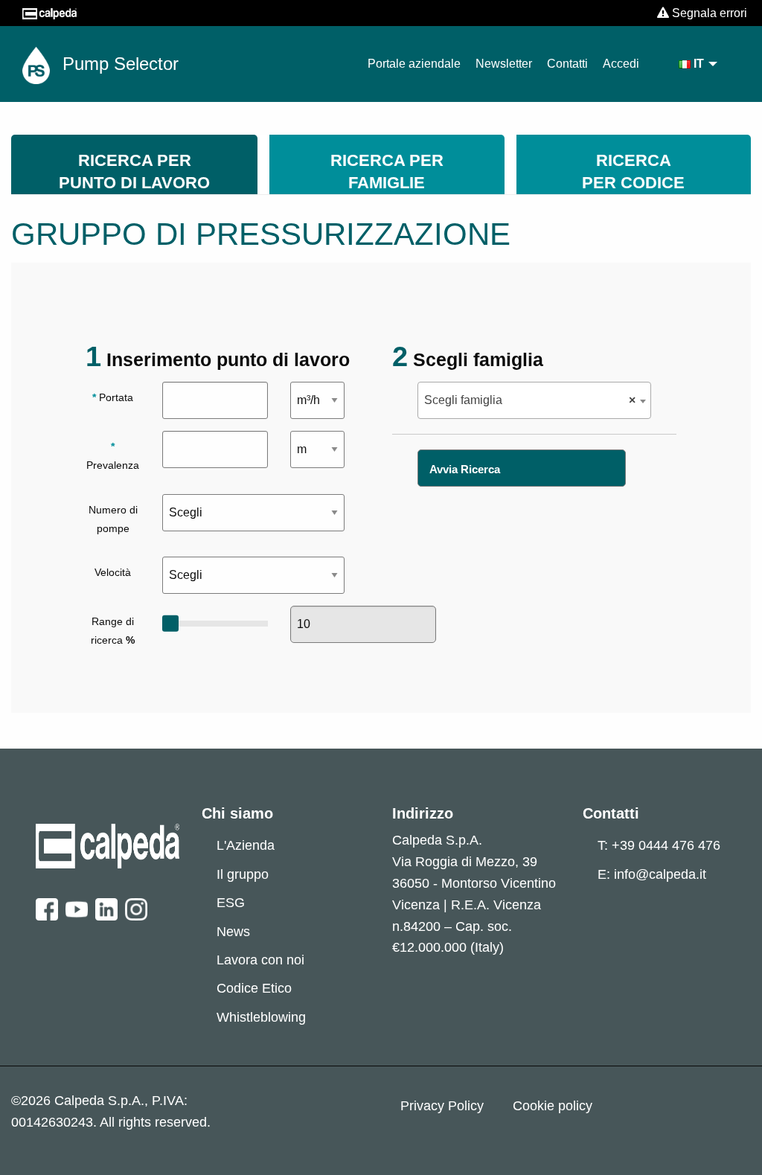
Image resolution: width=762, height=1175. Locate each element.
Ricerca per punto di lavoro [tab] (134, 171)
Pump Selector (118, 64)
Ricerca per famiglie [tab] (387, 171)
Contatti (567, 63)
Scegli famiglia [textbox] (529, 400)
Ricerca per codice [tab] (633, 171)
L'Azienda (246, 845)
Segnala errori (708, 13)
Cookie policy (552, 1105)
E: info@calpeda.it (652, 874)
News (233, 931)
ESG (231, 902)
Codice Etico (254, 988)
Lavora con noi (260, 960)
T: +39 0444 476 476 (659, 845)
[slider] (170, 623)
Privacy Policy (442, 1105)
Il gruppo (243, 874)
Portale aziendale (414, 63)
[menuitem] (699, 64)
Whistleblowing (261, 1017)
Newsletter (504, 63)
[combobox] (533, 400)
